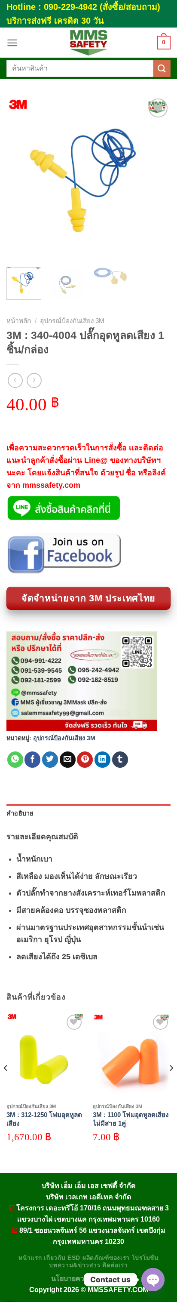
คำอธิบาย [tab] (20, 813)
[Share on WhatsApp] (15, 759)
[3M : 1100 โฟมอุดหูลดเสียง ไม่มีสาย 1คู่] (132, 1056)
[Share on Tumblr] (120, 759)
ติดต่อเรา (115, 1265)
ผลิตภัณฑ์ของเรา (106, 1258)
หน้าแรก (30, 1258)
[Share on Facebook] (32, 759)
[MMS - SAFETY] (88, 43)
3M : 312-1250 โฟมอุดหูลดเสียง (44, 1119)
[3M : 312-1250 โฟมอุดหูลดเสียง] (45, 1056)
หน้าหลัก (18, 320)
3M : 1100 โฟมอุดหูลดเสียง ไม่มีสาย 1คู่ (130, 1119)
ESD (73, 1258)
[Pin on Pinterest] (85, 759)
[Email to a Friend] (68, 759)
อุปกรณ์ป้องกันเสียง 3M (72, 320)
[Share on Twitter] (50, 759)
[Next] (156, 178)
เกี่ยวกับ (54, 1258)
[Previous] (20, 178)
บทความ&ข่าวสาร (74, 1265)
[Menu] (12, 42)
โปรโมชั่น (145, 1258)
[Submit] (162, 68)
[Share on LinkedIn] (102, 759)
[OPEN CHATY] (153, 1279)
